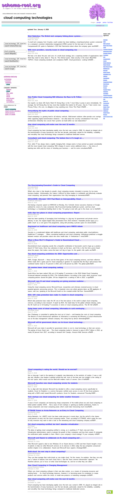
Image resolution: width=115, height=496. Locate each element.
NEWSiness (106, 68)
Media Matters (107, 63)
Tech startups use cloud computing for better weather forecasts (53, 397)
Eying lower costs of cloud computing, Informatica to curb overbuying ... (57, 308)
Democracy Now (107, 51)
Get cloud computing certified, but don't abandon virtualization (53, 424)
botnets (8, 89)
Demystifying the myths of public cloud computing (48, 111)
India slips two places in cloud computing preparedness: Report (53, 213)
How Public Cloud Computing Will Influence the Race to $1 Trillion (54, 97)
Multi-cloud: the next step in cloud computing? (47, 451)
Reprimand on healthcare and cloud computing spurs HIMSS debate (55, 226)
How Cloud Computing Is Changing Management (47, 465)
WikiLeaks (105, 109)
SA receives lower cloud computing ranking (45, 267)
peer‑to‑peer (10, 98)
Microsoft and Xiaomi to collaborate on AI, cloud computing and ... (54, 438)
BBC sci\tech (106, 43)
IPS (104, 57)
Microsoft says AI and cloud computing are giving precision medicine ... (57, 281)
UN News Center (107, 97)
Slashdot (105, 91)
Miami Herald (106, 65)
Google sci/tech (107, 53)
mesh (8, 96)
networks (8, 82)
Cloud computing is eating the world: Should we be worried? (52, 369)
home (8, 95)
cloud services (10, 113)
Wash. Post (106, 107)
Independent (106, 59)
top (109, 492)
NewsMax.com (107, 74)
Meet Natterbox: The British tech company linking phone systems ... (55, 36)
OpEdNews (106, 78)
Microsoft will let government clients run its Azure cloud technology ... (56, 322)
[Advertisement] (47, 77)
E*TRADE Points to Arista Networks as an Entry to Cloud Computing (56, 410)
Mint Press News (107, 66)
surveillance (10, 102)
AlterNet (105, 40)
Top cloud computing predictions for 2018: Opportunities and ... (53, 254)
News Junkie (106, 72)
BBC (104, 42)
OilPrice (105, 76)
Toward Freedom (107, 95)
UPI (104, 99)
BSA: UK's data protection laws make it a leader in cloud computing (55, 295)
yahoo (104, 22)
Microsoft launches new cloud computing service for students (53, 383)
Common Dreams (107, 49)
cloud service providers (13, 111)
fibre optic (9, 93)
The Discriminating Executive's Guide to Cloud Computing (51, 185)
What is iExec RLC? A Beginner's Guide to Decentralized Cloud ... (54, 240)
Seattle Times (107, 89)
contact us (100, 26)
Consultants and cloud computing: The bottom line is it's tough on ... (56, 138)
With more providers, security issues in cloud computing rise (52, 50)
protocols (9, 100)
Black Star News (107, 45)
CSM (104, 47)
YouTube (110, 22)
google (99, 22)
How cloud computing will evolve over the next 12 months (51, 124)
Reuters (105, 86)
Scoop (105, 88)
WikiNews (105, 111)
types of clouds (10, 114)
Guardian (105, 55)
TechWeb (105, 93)
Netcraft (105, 70)
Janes (104, 61)
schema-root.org (10, 76)
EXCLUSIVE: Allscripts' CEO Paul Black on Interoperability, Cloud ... (55, 199)
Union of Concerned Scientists (106, 103)
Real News (106, 84)
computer (8, 81)
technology (7, 79)
